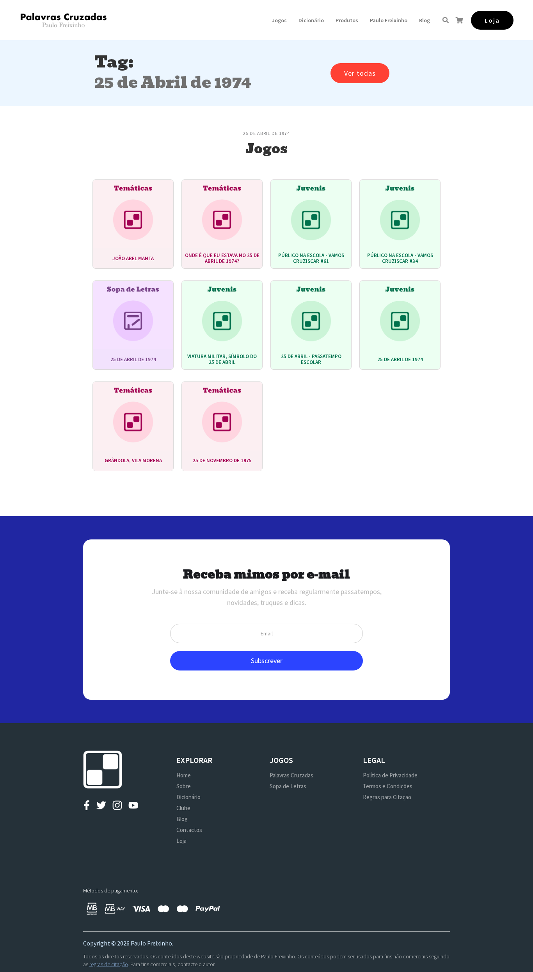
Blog (424, 20)
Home (183, 775)
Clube (183, 808)
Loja (181, 840)
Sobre (183, 786)
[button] (279, 20)
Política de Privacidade (390, 775)
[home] (63, 20)
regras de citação (108, 964)
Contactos (189, 830)
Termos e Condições (387, 786)
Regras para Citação (387, 797)
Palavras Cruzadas (291, 775)
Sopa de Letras (288, 786)
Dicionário (311, 20)
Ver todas (360, 73)
